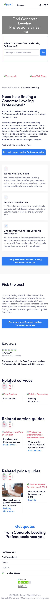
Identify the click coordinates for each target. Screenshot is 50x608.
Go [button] (43, 52)
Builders (15, 87)
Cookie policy (27, 598)
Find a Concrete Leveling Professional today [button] (23, 152)
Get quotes (25, 526)
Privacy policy (42, 598)
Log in (45, 4)
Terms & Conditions (10, 598)
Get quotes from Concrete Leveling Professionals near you (25, 261)
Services (6, 87)
